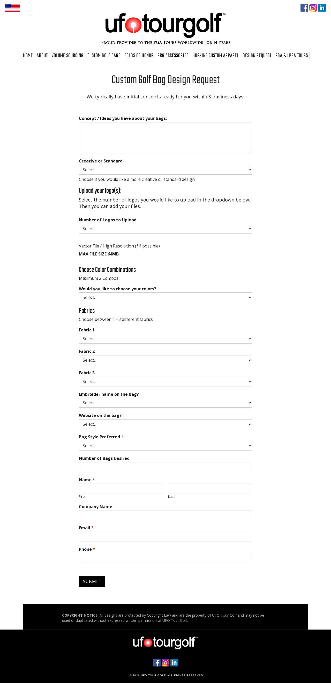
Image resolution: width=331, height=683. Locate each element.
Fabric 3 (87, 373)
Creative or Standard (101, 161)
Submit (92, 581)
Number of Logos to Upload (108, 220)
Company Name (95, 506)
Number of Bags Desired (104, 458)
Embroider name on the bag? (109, 394)
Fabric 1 (87, 330)
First (82, 496)
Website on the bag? (100, 415)
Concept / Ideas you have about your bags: (123, 118)
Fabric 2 (87, 351)
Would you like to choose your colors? (117, 289)
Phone (87, 549)
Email (86, 528)
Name (87, 480)
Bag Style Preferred (101, 437)
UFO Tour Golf (165, 28)
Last (171, 496)
